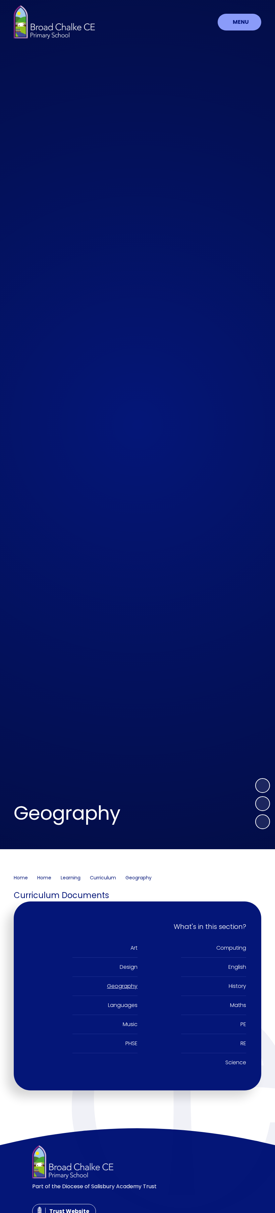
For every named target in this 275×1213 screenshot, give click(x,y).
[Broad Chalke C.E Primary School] (54, 22)
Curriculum (103, 877)
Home (21, 877)
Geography (138, 877)
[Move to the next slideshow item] (262, 785)
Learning (70, 877)
